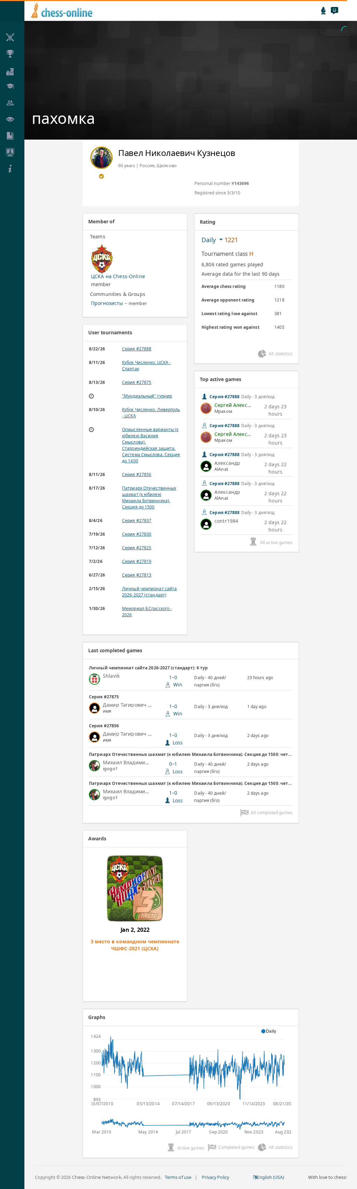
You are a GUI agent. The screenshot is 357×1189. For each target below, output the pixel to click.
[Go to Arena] (323, 10)
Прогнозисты (107, 303)
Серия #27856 (136, 474)
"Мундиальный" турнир (147, 396)
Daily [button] (210, 240)
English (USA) (270, 1177)
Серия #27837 (136, 520)
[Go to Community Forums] (334, 10)
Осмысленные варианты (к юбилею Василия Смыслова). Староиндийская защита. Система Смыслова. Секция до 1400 (151, 445)
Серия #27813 (136, 575)
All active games (276, 542)
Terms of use (178, 1177)
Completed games (236, 1147)
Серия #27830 (136, 534)
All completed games (272, 813)
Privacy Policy (215, 1177)
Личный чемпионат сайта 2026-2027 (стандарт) (149, 592)
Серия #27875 (136, 382)
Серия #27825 (136, 548)
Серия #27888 (136, 349)
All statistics (281, 354)
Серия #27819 (136, 561)
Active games (190, 1148)
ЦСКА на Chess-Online (118, 276)
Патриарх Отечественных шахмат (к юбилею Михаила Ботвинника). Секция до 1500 (149, 497)
